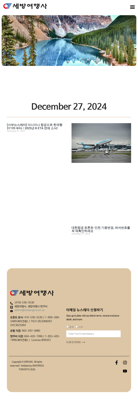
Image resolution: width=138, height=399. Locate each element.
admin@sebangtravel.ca (29, 310)
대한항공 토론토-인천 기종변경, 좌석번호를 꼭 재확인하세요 (101, 229)
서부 (80, 327)
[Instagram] (125, 362)
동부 (71, 327)
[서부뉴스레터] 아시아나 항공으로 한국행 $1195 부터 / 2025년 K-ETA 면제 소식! (34, 126)
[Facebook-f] (116, 362)
